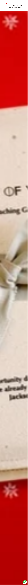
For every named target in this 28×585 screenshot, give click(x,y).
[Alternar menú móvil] (25, 9)
